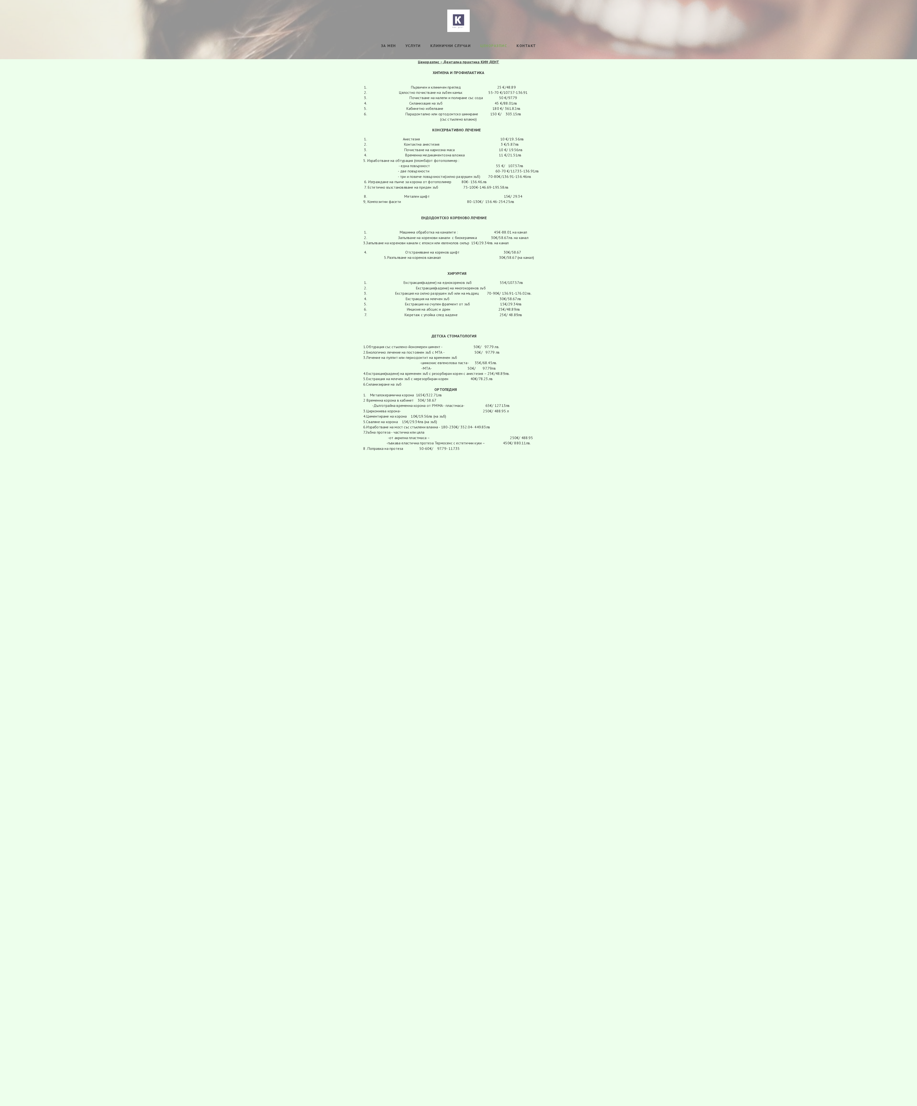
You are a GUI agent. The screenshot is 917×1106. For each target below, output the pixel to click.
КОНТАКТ (526, 45)
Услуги (413, 45)
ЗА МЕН (388, 45)
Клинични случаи (450, 45)
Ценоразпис (493, 45)
